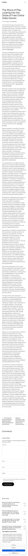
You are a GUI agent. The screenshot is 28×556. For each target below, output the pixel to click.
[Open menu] (25, 2)
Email (3, 467)
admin (8, 21)
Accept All (14, 550)
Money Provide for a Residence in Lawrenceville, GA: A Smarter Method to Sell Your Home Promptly (11, 504)
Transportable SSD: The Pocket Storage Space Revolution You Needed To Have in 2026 (11, 521)
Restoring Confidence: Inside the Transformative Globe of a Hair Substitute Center (20, 421)
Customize (13, 545)
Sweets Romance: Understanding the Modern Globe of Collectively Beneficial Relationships (11, 528)
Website (3, 473)
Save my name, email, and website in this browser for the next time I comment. (14, 480)
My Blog (4, 2)
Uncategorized (13, 21)
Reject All (13, 547)
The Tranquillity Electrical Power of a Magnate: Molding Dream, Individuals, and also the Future (7, 421)
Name (3, 461)
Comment (4, 444)
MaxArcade (10, 49)
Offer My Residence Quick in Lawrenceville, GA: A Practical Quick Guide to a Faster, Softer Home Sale (10, 513)
